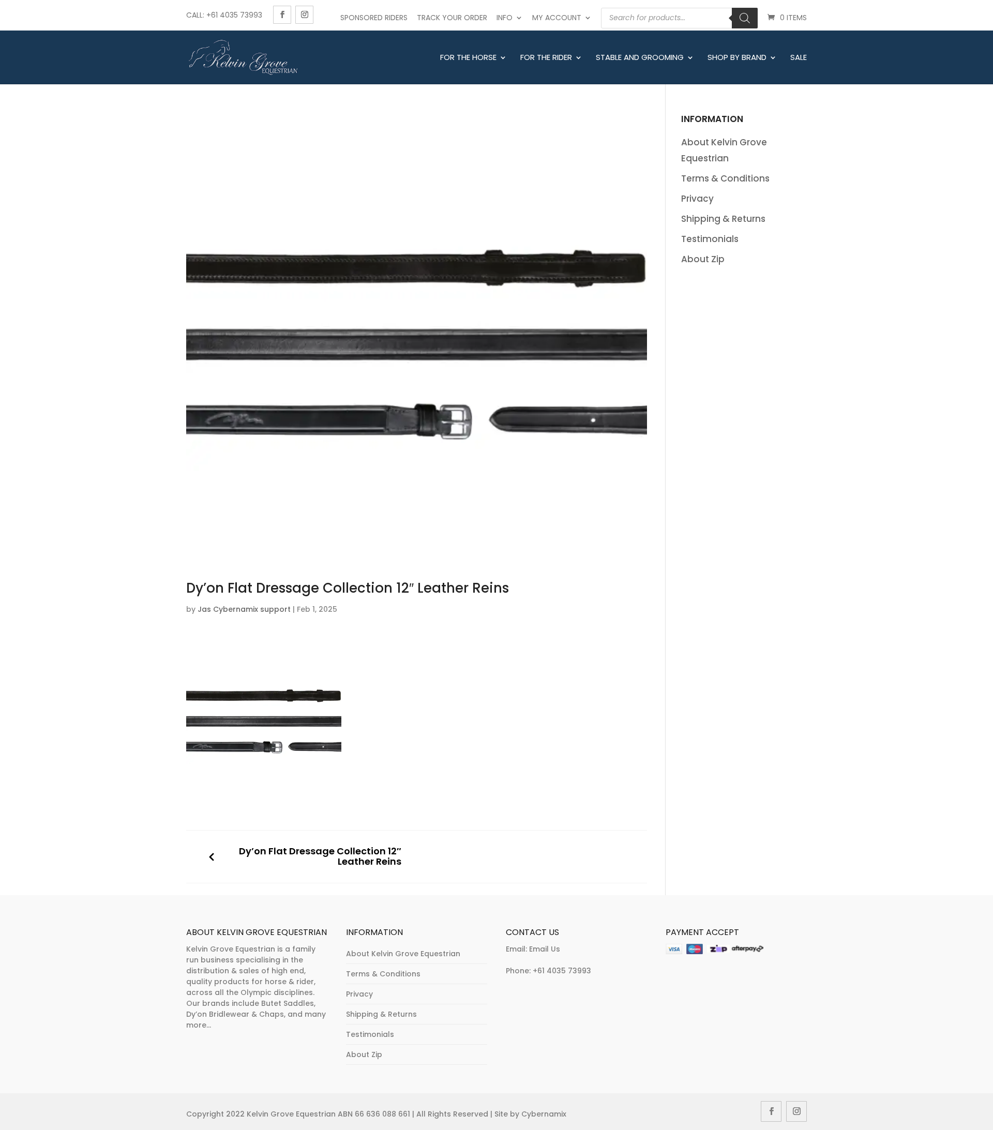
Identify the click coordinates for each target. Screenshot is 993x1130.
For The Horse (468, 58)
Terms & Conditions (725, 178)
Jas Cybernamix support (244, 609)
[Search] (745, 18)
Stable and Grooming (640, 58)
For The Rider (546, 58)
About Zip (703, 259)
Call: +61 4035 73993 (224, 15)
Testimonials (710, 239)
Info (504, 17)
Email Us (544, 949)
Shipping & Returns (723, 219)
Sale (798, 58)
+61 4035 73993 (562, 971)
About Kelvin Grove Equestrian (403, 953)
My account (556, 17)
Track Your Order (452, 17)
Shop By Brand (737, 58)
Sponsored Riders (374, 17)
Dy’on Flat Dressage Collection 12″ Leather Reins (320, 856)
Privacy (697, 198)
